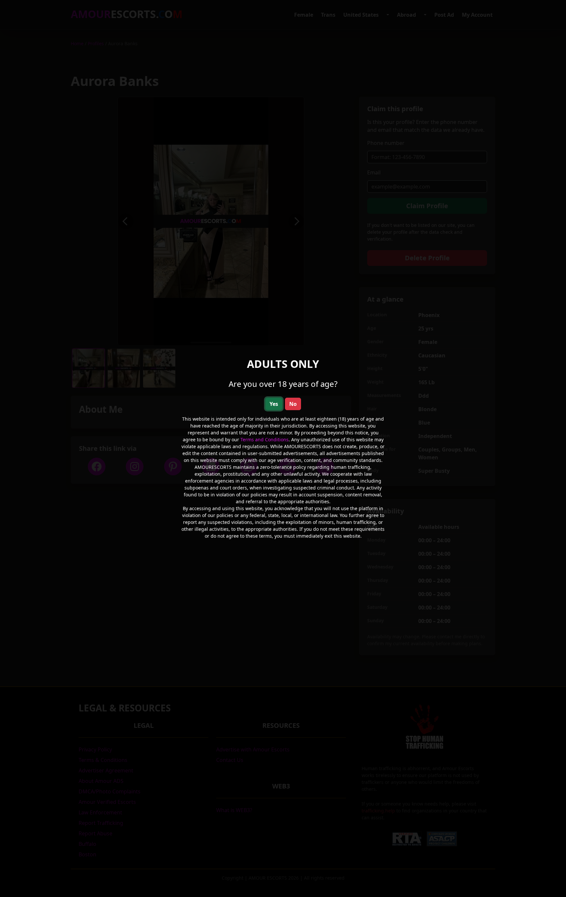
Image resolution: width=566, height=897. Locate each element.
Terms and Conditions (264, 439)
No (293, 404)
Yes (274, 404)
